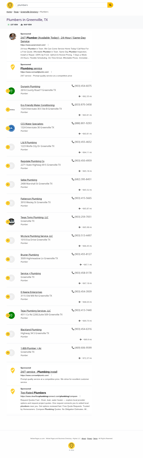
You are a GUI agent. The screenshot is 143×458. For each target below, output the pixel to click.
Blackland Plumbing (31, 329)
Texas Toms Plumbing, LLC (34, 217)
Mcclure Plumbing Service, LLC (37, 236)
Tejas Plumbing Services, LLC (36, 310)
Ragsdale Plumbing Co (32, 161)
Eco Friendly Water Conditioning (38, 105)
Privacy (89, 438)
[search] (110, 5)
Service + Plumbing (31, 273)
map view (28, 25)
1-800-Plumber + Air (31, 348)
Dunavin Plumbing (30, 86)
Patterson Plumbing (31, 198)
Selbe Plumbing (29, 179)
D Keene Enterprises (31, 292)
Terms (95, 438)
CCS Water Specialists (32, 123)
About (84, 438)
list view (14, 25)
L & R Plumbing (29, 142)
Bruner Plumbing (30, 254)
